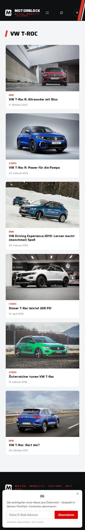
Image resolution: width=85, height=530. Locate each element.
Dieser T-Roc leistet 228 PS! (30, 308)
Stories (12, 163)
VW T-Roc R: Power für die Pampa (34, 167)
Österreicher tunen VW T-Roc (31, 376)
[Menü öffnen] (47, 12)
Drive (11, 95)
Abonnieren (66, 514)
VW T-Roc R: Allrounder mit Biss (33, 99)
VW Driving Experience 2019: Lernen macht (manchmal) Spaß (42, 238)
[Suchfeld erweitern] (61, 13)
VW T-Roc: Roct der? (24, 445)
